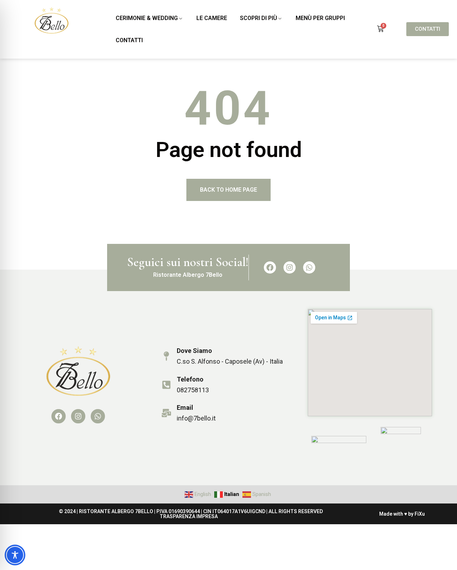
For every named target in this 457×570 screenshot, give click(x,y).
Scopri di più (258, 18)
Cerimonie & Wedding (147, 18)
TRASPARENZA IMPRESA (189, 516)
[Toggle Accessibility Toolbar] (15, 555)
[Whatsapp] (309, 267)
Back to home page (228, 189)
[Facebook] (270, 267)
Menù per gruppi (320, 18)
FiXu (420, 514)
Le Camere (211, 18)
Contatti (129, 40)
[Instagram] (289, 267)
